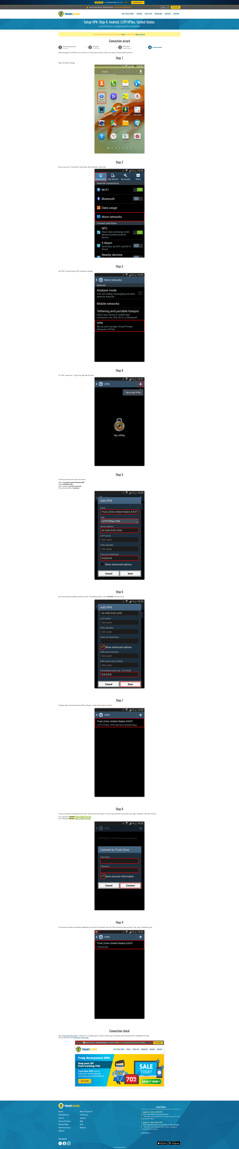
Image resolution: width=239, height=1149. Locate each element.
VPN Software (63, 1115)
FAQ (81, 1124)
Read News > (145, 1133)
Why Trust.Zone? (128, 14)
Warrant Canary (64, 1128)
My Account (175, 7)
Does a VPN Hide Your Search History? (155, 1114)
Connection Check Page (80, 1038)
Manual (83, 1128)
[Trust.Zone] (69, 14)
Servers (168, 14)
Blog (81, 1121)
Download (158, 14)
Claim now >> (138, 2)
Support (176, 14)
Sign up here (140, 34)
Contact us (84, 1115)
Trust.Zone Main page (69, 1036)
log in (123, 34)
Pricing (139, 14)
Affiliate (61, 1131)
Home (60, 1111)
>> (123, 7)
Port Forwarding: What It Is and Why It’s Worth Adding (161, 1124)
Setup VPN (148, 14)
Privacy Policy (63, 1124)
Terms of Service (64, 1121)
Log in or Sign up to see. (83, 817)
